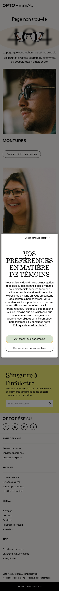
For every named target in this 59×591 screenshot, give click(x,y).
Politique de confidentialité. (30, 325)
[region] (29, 295)
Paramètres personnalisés (29, 348)
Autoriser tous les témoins (29, 339)
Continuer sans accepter (37, 237)
